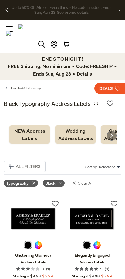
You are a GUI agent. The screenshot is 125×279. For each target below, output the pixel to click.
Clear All (85, 183)
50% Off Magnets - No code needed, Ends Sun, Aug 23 (60, 7)
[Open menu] (9, 29)
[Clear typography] (33, 183)
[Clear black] (60, 183)
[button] (54, 44)
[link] (29, 134)
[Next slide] (112, 136)
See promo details (61, 12)
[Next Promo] (119, 10)
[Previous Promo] (7, 10)
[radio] (28, 245)
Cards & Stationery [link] (26, 88)
